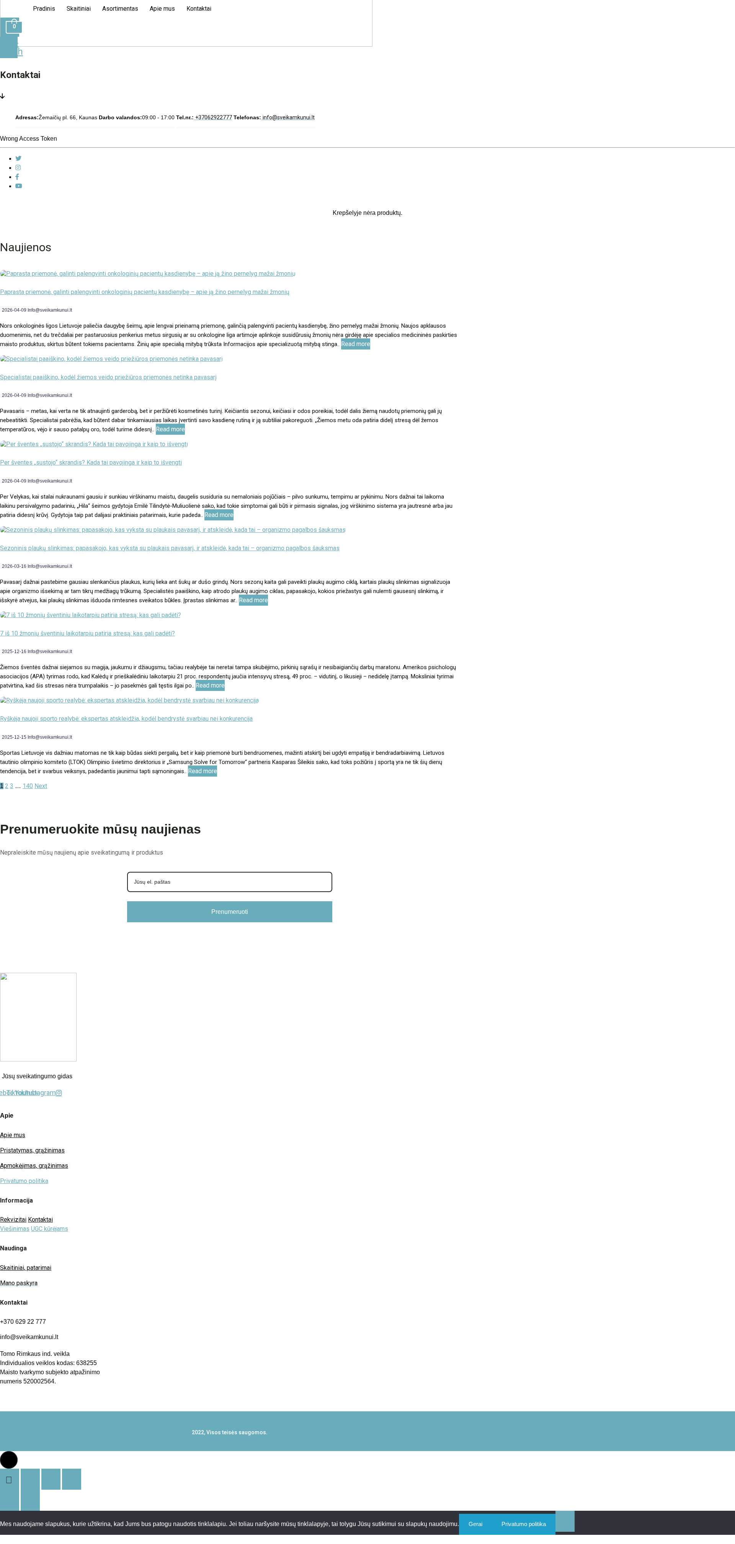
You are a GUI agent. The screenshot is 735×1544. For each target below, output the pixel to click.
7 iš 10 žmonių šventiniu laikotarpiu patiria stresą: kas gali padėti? (87, 633)
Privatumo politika (24, 1181)
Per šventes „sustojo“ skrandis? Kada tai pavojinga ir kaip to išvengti (91, 462)
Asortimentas (120, 8)
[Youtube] (18, 186)
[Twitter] (18, 158)
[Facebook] (17, 176)
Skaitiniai (79, 8)
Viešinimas (14, 1228)
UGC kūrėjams (49, 1228)
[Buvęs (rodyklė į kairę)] (9, 1500)
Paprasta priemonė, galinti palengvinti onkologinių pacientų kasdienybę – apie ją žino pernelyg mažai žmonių (144, 292)
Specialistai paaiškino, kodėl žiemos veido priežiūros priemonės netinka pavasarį (108, 377)
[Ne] (565, 1521)
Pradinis (44, 8)
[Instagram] (18, 167)
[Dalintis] (50, 1479)
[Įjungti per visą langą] (30, 1479)
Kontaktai (198, 8)
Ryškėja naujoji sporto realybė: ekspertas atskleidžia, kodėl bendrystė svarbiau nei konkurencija (126, 718)
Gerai (475, 1524)
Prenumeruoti (229, 912)
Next (40, 786)
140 (28, 786)
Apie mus (162, 8)
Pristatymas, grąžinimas (32, 1150)
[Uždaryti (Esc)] (71, 1479)
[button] (9, 1460)
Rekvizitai (13, 1219)
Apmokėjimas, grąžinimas (34, 1165)
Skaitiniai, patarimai (25, 1267)
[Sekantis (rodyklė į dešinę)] (30, 1500)
